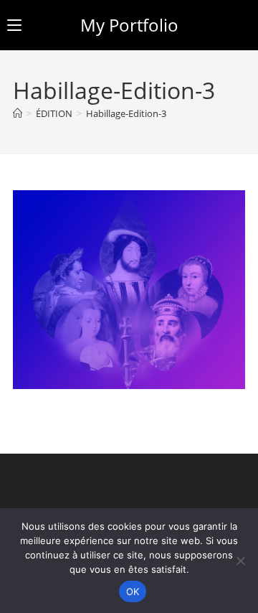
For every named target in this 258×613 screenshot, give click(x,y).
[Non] (240, 560)
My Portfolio (129, 25)
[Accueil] (17, 113)
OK (133, 591)
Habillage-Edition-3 (126, 113)
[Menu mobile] (14, 25)
